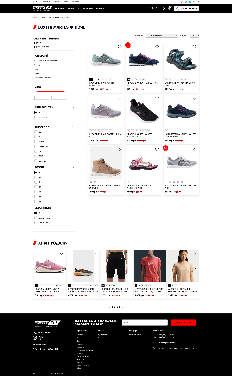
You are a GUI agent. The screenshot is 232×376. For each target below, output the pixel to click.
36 (91, 79)
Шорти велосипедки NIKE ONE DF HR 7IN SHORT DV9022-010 (116, 290)
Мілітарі (100, 338)
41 (70, 286)
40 (99, 79)
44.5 (90, 286)
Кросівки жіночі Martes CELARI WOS (181, 186)
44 (86, 286)
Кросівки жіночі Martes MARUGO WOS (101, 84)
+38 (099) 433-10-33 (166, 335)
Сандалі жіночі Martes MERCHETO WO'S (139, 186)
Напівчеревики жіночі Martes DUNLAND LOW (180, 135)
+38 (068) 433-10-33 (166, 337)
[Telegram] (189, 2)
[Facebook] (197, 1)
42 (73, 286)
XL (110, 286)
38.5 (55, 286)
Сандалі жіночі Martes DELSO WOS (180, 84)
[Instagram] (193, 1)
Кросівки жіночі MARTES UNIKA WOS (105, 135)
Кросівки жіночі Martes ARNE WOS (142, 84)
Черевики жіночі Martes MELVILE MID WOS (106, 186)
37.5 (46, 286)
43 (82, 286)
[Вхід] (157, 8)
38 (50, 286)
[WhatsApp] (186, 2)
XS (114, 286)
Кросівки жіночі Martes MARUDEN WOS (139, 135)
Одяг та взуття (103, 335)
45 (95, 286)
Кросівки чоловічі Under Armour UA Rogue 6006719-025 (83, 290)
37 (95, 79)
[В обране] (119, 47)
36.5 (41, 286)
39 (60, 286)
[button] (195, 269)
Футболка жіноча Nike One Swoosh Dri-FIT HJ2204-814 (149, 290)
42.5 (78, 286)
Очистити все (43, 47)
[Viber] (182, 2)
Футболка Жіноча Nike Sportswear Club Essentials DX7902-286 (182, 290)
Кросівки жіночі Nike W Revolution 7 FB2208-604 (47, 290)
